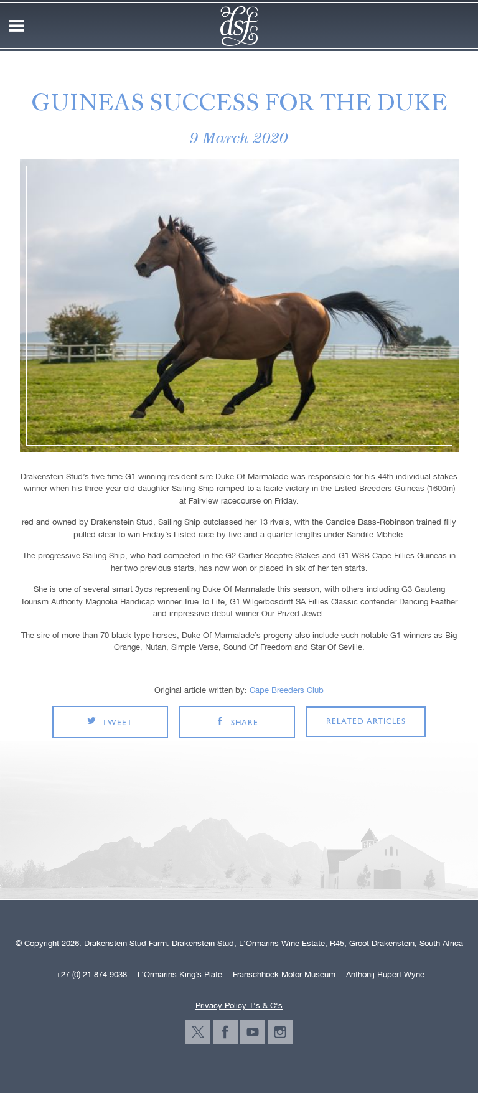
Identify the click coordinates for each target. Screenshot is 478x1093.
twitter (197, 1032)
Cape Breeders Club (287, 690)
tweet (117, 723)
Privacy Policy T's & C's (239, 1005)
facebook (225, 1032)
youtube (252, 1032)
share (244, 723)
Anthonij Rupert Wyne (385, 974)
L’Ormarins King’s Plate (180, 974)
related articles (366, 722)
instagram (280, 1032)
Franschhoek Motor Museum (284, 974)
